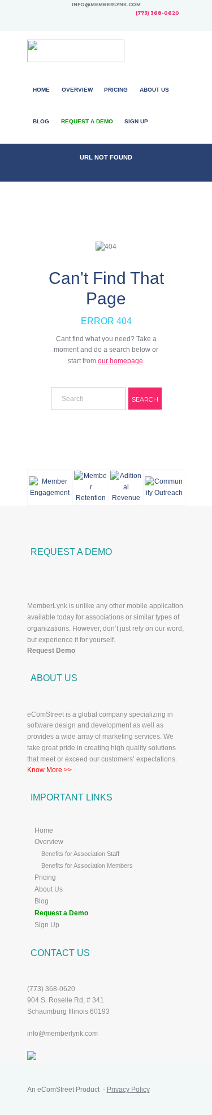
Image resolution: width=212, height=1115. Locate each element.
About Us (154, 90)
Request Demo (51, 651)
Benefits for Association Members (87, 865)
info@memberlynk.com (62, 1033)
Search (145, 399)
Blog (41, 121)
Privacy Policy (128, 1090)
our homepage (120, 361)
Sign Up (136, 121)
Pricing (116, 90)
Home (41, 90)
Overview (77, 90)
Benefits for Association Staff (80, 853)
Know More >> (49, 770)
